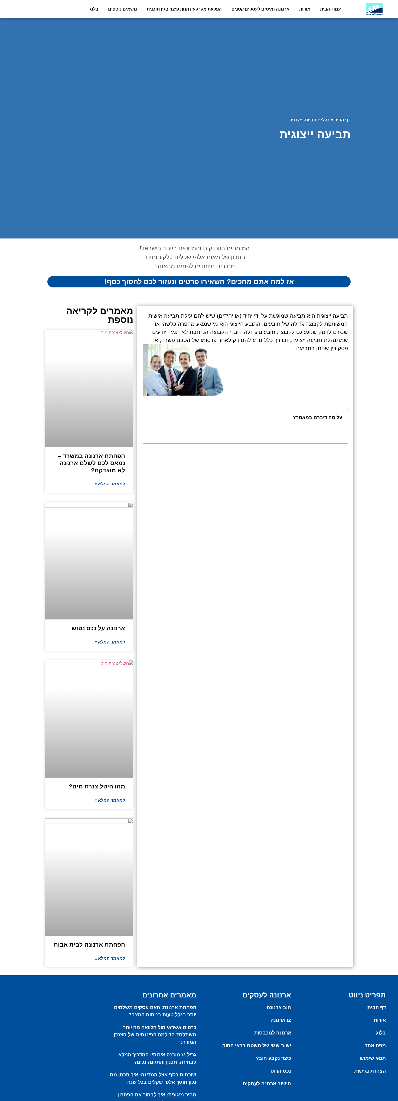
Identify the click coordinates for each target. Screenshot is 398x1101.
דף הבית (342, 120)
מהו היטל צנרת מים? (97, 786)
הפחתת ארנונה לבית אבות (89, 944)
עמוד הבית (330, 9)
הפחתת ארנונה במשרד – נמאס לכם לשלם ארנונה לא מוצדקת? (91, 463)
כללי (325, 120)
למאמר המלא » (109, 484)
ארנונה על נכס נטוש (98, 628)
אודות (304, 9)
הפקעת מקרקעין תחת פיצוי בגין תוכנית (184, 9)
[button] (150, 418)
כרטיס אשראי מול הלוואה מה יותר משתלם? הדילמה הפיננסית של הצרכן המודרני (155, 1035)
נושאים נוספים (122, 9)
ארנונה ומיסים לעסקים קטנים (260, 9)
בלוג (94, 9)
